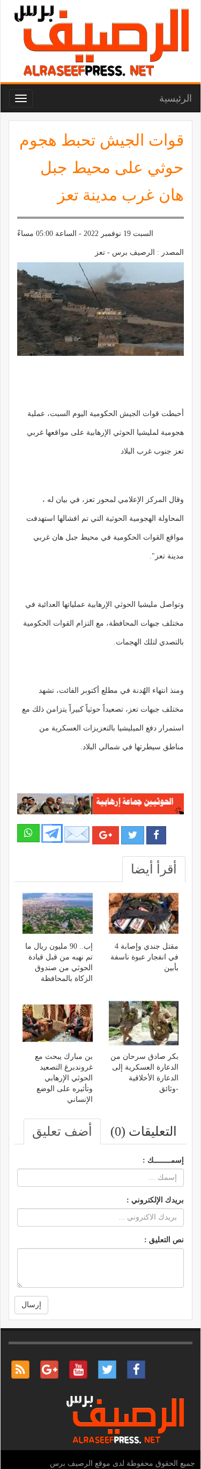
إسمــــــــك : (163, 1160)
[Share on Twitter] (132, 835)
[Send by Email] (77, 834)
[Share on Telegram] (52, 832)
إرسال (31, 1305)
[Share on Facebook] (156, 835)
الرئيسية (175, 98)
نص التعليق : (164, 1240)
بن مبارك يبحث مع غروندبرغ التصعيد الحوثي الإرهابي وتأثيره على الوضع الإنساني (64, 1077)
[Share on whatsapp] (28, 833)
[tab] (153, 869)
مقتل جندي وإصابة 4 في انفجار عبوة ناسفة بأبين (144, 957)
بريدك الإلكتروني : (155, 1200)
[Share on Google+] (105, 835)
